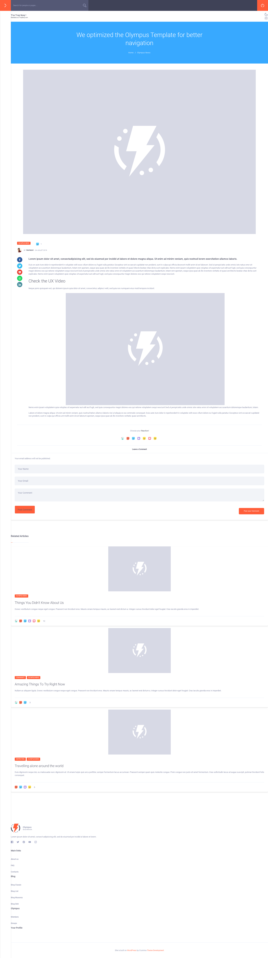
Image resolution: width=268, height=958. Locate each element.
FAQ (12, 865)
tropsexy (30, 250)
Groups (14, 923)
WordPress (131, 950)
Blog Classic (16, 885)
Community (20, 677)
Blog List (14, 891)
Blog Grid (15, 904)
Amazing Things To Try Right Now (40, 684)
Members (15, 917)
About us (14, 859)
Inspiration (20, 759)
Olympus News (23, 243)
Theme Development (155, 950)
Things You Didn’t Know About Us (39, 603)
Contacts (14, 872)
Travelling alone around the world (39, 766)
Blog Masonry (17, 897)
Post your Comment (251, 511)
